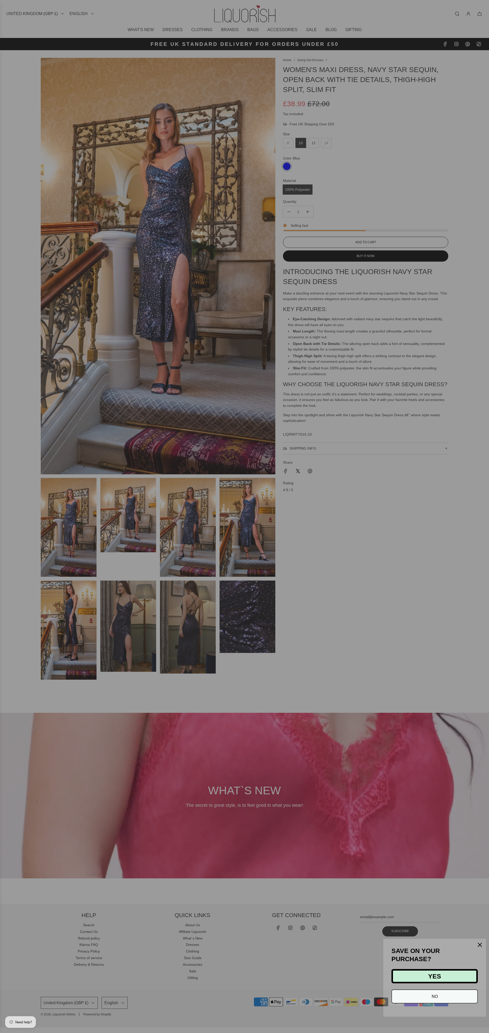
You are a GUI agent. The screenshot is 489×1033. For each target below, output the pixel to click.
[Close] (480, 945)
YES (434, 976)
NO (435, 996)
